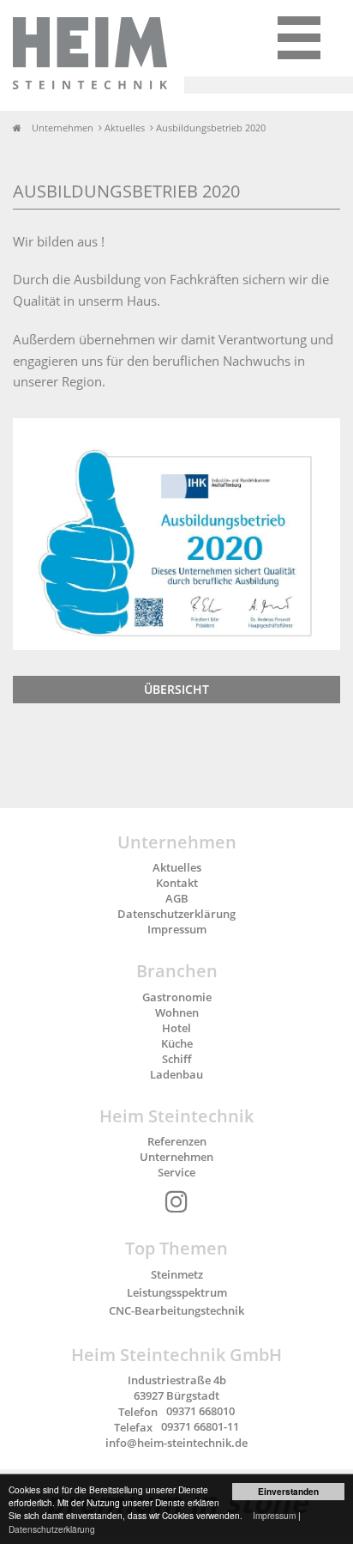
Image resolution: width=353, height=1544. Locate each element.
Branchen (177, 970)
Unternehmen (176, 842)
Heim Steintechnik (176, 1116)
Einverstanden (288, 1492)
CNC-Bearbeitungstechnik (176, 1310)
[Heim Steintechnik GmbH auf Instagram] (176, 1201)
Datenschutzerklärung (52, 1529)
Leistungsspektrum (177, 1292)
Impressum (274, 1515)
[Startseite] (21, 127)
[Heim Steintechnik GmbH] (185, 55)
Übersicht (176, 689)
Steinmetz (177, 1274)
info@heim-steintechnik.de (176, 1442)
